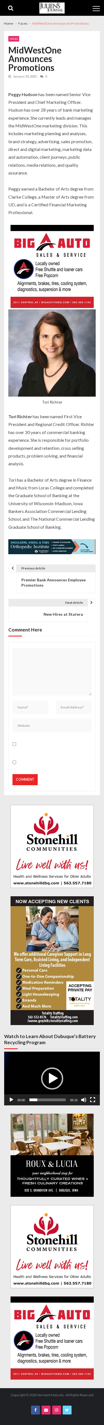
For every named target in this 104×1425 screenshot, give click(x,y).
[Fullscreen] (92, 1100)
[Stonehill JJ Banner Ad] (52, 846)
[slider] (47, 1099)
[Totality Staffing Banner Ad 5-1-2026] (52, 960)
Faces (14, 38)
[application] (52, 1078)
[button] (52, 1078)
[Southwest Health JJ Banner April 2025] (52, 547)
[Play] (11, 1100)
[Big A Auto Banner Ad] (52, 267)
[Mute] (84, 1100)
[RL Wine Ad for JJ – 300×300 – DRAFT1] (52, 1155)
